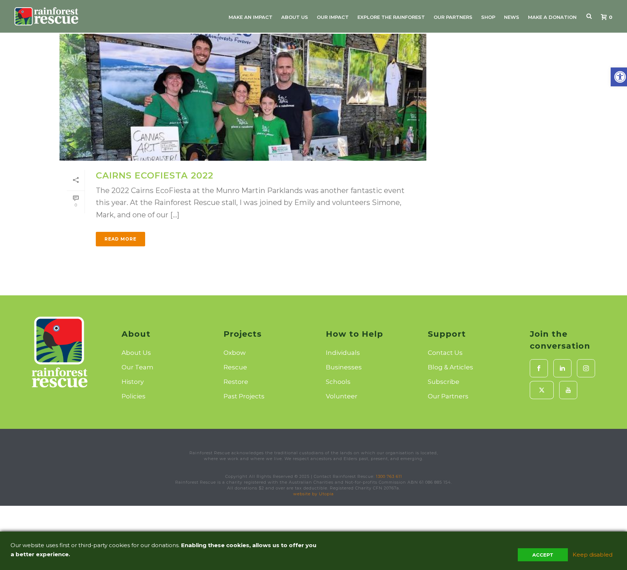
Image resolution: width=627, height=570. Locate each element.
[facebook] (539, 368)
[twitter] (542, 390)
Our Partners (453, 17)
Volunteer (341, 396)
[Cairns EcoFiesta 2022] (243, 97)
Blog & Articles (450, 367)
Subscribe (443, 381)
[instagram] (586, 368)
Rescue (235, 367)
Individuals (343, 352)
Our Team (137, 367)
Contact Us (445, 352)
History (133, 381)
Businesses (344, 367)
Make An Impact (250, 17)
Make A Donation (552, 17)
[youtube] (568, 390)
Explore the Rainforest (391, 17)
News (511, 17)
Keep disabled (592, 554)
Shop (488, 17)
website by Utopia (313, 493)
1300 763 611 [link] (389, 476)
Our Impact (333, 17)
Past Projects (244, 396)
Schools (338, 381)
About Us (294, 17)
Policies (134, 396)
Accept (542, 555)
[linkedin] (562, 368)
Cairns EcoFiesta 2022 (154, 175)
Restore (236, 381)
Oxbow (235, 352)
